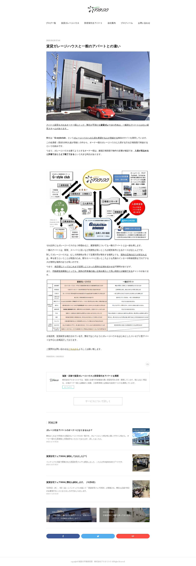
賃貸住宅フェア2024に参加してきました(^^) (66, 456)
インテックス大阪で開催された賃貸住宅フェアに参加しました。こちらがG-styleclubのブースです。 (85, 461)
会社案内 (112, 23)
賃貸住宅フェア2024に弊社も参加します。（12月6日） (71, 482)
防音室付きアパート (93, 23)
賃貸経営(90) (50, 356)
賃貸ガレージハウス (70, 23)
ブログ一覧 (51, 23)
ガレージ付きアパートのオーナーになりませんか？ (69, 430)
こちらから (73, 348)
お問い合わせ (144, 23)
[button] (51, 23)
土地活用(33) (60, 356)
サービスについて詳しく (98, 401)
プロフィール (127, 23)
